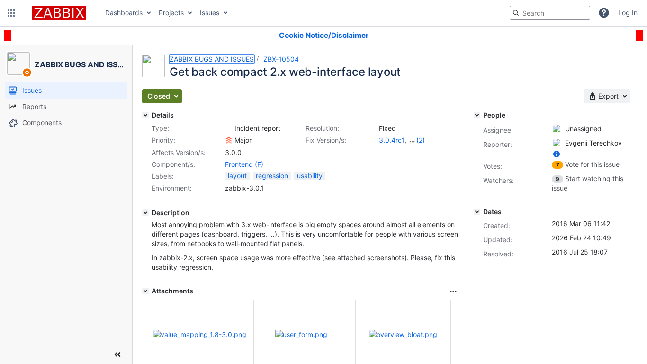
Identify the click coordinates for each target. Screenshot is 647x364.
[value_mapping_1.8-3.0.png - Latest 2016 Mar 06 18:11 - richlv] (199, 334)
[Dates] (477, 212)
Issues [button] (209, 13)
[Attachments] (145, 291)
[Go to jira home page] (59, 12)
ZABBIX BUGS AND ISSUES (212, 59)
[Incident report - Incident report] (229, 128)
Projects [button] (171, 13)
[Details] (145, 115)
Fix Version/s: (326, 140)
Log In (628, 13)
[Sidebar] (117, 354)
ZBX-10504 (281, 59)
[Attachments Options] (453, 291)
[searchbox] (550, 12)
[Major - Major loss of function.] (229, 140)
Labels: (163, 176)
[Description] (145, 212)
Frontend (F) (244, 164)
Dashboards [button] (124, 13)
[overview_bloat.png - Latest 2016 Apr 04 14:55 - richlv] (403, 334)
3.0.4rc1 (391, 140)
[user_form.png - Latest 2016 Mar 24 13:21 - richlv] (301, 334)
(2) (420, 140)
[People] (477, 115)
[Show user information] (556, 154)
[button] (11, 12)
